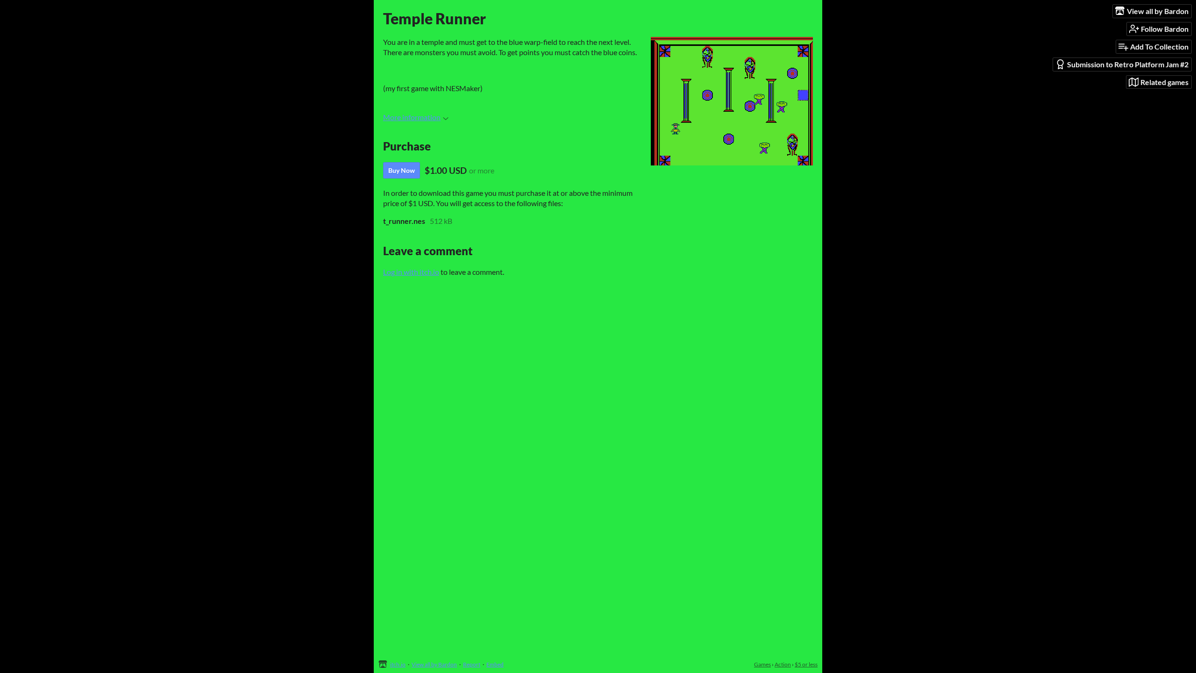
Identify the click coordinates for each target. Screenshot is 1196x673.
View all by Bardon (434, 664)
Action (783, 664)
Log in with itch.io (411, 271)
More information (412, 117)
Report (471, 664)
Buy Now (401, 170)
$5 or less (806, 664)
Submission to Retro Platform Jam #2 (1128, 64)
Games (762, 664)
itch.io (398, 664)
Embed (495, 664)
